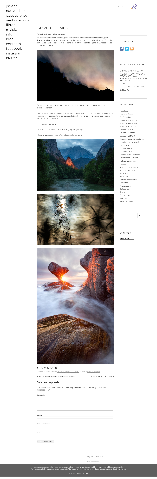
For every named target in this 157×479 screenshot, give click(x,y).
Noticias (123, 164)
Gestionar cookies (83, 473)
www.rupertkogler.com (46, 124)
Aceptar (72, 473)
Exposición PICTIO (127, 130)
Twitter (11, 58)
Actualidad (124, 111)
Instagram (14, 53)
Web (38, 432)
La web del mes (62, 372)
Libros (10, 25)
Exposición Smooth (128, 133)
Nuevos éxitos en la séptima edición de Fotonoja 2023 (56, 376)
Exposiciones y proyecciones (132, 139)
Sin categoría (125, 195)
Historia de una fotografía (130, 142)
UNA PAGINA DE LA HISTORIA (102, 376)
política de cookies (92, 462)
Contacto (13, 44)
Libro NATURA (126, 151)
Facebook (14, 49)
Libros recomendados (129, 158)
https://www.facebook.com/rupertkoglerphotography (59, 135)
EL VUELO (124, 84)
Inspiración (124, 145)
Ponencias (124, 176)
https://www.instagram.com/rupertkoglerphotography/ (60, 129)
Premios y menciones (128, 180)
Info (9, 34)
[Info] (82, 456)
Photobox (124, 173)
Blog (10, 39)
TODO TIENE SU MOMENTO (132, 87)
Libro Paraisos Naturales (130, 155)
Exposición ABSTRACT (129, 123)
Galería (12, 6)
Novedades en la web (129, 167)
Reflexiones (124, 189)
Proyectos (124, 183)
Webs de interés (73, 372)
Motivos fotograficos (128, 161)
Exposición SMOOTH (128, 136)
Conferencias (125, 117)
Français (99, 457)
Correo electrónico (43, 424)
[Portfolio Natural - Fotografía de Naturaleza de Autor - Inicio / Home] (134, 7)
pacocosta (61, 34)
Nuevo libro (15, 11)
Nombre (40, 415)
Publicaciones (125, 186)
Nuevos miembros (127, 170)
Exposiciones (17, 15)
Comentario (41, 395)
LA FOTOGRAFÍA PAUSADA (131, 71)
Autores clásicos (126, 114)
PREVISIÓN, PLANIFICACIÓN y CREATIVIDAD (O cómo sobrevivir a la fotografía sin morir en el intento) (133, 77)
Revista (11, 30)
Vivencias (123, 198)
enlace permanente (93, 372)
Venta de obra (17, 20)
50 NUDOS (124, 90)
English (90, 457)
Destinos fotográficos (128, 120)
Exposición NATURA (128, 126)
